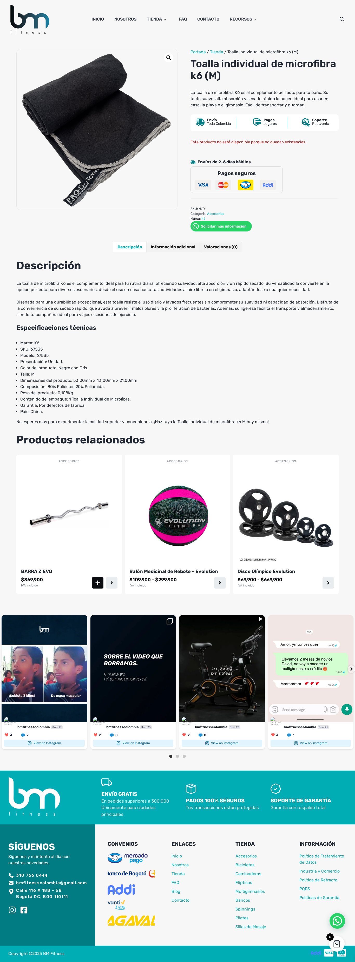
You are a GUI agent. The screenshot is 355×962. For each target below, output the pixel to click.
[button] (168, 57)
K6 (203, 219)
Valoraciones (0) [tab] (221, 246)
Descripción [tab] (129, 246)
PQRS (304, 888)
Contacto (208, 19)
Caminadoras (248, 873)
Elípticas (243, 882)
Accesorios (215, 214)
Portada (198, 51)
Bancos (242, 900)
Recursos (241, 19)
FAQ (183, 19)
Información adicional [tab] (173, 246)
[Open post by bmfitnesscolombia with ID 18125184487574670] (222, 668)
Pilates (241, 917)
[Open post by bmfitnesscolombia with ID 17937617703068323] (311, 668)
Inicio (97, 19)
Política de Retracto (318, 879)
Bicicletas (244, 864)
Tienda (154, 19)
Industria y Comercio (319, 871)
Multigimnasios (250, 891)
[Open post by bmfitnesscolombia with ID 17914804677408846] (44, 668)
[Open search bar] (342, 19)
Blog (176, 891)
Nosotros (125, 19)
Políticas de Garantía (319, 897)
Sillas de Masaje (250, 926)
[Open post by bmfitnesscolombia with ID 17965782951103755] (133, 668)
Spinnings (245, 909)
